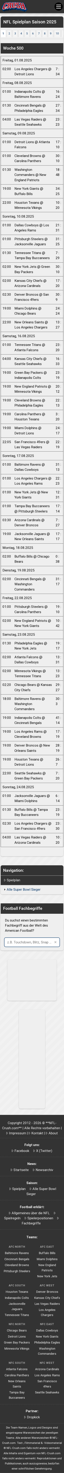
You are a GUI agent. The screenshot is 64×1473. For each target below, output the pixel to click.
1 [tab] (3, 33)
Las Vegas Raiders (47, 1304)
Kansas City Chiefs (47, 1298)
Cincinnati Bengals (16, 1259)
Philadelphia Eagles (47, 1342)
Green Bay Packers (17, 1342)
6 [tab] (33, 33)
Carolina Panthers (17, 1375)
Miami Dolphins (47, 1259)
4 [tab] (21, 33)
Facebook (21, 1151)
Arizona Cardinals (47, 1369)
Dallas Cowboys (47, 1330)
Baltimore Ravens (17, 1253)
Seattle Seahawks (47, 1392)
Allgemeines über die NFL (31, 1213)
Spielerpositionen (40, 1218)
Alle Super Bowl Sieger (24, 890)
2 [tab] (9, 33)
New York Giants (47, 1336)
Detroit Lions (17, 1336)
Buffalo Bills (47, 1253)
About (53, 1133)
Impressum (17, 1133)
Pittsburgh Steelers (17, 1271)
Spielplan (13, 880)
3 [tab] (15, 33)
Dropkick (33, 1417)
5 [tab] (27, 33)
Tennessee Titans (17, 1315)
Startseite (21, 1170)
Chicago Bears (17, 1330)
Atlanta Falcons (17, 1369)
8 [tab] (44, 33)
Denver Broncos (47, 1292)
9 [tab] (50, 33)
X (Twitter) (44, 1151)
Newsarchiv (44, 1170)
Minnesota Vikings (16, 1348)
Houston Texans (17, 1292)
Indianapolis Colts (17, 1298)
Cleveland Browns (17, 1265)
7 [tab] (39, 33)
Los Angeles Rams (47, 1375)
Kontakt (37, 1133)
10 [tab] (57, 33)
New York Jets (47, 1276)
